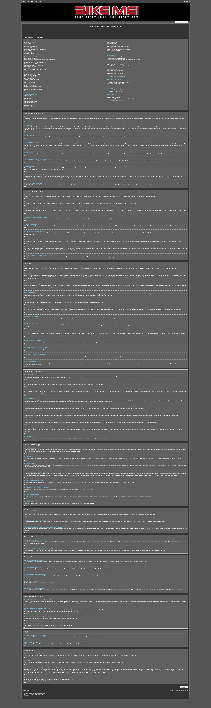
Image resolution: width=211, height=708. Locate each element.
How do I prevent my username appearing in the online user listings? (39, 59)
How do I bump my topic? (29, 90)
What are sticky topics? (29, 104)
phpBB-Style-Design (39, 694)
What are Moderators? (112, 43)
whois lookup (123, 669)
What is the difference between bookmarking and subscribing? (121, 81)
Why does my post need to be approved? (33, 89)
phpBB (169, 225)
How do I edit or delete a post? (31, 75)
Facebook (102, 26)
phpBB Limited (63, 655)
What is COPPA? (27, 43)
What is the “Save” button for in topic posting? (34, 88)
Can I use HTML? (28, 97)
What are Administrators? (112, 42)
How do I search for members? (114, 74)
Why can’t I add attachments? (30, 83)
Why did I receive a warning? (30, 85)
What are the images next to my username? (33, 65)
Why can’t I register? (28, 45)
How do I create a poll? (29, 78)
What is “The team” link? (112, 52)
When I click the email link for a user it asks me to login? (36, 69)
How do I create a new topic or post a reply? (33, 74)
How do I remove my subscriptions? (115, 85)
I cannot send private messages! (114, 56)
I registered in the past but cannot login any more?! (35, 49)
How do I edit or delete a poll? (30, 81)
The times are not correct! (29, 61)
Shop (114, 26)
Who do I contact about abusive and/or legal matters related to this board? (123, 98)
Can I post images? (28, 99)
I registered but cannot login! (30, 46)
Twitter (111, 26)
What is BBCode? (28, 95)
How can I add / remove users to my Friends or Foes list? (119, 65)
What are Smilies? (28, 98)
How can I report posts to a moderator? (32, 86)
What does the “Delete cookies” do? (32, 53)
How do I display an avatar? (30, 66)
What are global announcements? (31, 101)
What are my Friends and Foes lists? (115, 64)
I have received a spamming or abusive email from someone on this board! (123, 59)
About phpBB (126, 655)
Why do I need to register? (30, 42)
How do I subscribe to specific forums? (115, 83)
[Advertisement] (105, 31)
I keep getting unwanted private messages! (116, 58)
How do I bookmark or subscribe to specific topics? (118, 82)
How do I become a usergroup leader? (115, 47)
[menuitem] (33, 1)
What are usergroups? (112, 45)
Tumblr (107, 26)
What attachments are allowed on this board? (117, 89)
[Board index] (105, 10)
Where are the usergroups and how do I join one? (118, 46)
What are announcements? (30, 102)
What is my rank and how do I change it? (33, 68)
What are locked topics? (29, 105)
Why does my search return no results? (116, 72)
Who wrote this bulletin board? (114, 96)
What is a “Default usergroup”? (114, 50)
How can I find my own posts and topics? (116, 76)
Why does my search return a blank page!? (116, 73)
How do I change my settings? (30, 58)
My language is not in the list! (30, 63)
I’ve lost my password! (29, 50)
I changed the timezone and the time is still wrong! (35, 62)
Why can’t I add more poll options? (31, 79)
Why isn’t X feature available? (113, 97)
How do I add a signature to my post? (32, 76)
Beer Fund (119, 26)
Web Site (97, 26)
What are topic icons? (29, 106)
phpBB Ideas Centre (88, 662)
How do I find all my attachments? (114, 91)
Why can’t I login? (28, 47)
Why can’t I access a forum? (30, 82)
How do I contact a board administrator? (116, 100)
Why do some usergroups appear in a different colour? (119, 49)
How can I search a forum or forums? (115, 70)
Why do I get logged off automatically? (32, 52)
